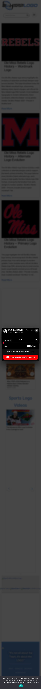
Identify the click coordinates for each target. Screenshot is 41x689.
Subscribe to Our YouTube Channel (22, 357)
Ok (21, 686)
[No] (38, 682)
